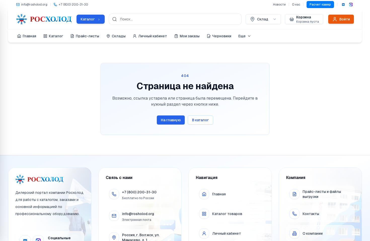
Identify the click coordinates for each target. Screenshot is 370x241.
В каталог (200, 120)
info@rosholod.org (138, 214)
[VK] (343, 5)
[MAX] (351, 5)
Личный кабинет (152, 36)
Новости (279, 5)
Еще (242, 36)
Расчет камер (320, 5)
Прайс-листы (87, 36)
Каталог (56, 36)
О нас (296, 5)
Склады (119, 36)
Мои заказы (190, 36)
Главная (29, 36)
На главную (171, 120)
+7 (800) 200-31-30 (139, 192)
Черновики (221, 36)
